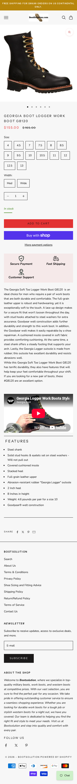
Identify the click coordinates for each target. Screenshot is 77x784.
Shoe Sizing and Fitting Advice (22, 585)
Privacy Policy (12, 579)
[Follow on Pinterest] (26, 745)
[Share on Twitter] (22, 532)
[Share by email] (34, 532)
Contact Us (11, 611)
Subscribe (19, 658)
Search (8, 559)
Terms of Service (14, 605)
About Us (10, 566)
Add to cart (38, 223)
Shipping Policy (13, 592)
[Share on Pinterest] (28, 532)
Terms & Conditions (16, 572)
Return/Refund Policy (17, 598)
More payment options (39, 245)
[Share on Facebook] (17, 532)
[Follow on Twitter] (16, 745)
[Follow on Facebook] (6, 745)
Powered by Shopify (56, 757)
